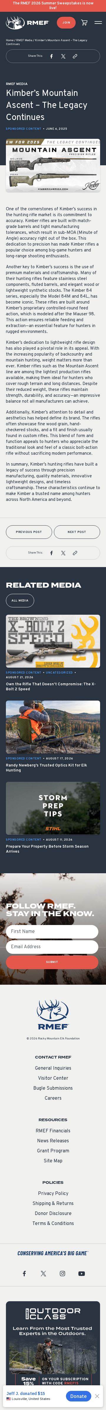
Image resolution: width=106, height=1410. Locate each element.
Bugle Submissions (53, 1088)
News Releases (53, 1141)
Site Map (53, 1161)
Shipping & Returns (53, 1204)
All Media (20, 601)
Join (66, 23)
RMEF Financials (53, 1131)
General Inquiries (53, 1068)
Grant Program (53, 1151)
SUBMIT (52, 962)
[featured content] (53, 1348)
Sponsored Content (24, 129)
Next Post (77, 532)
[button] (51, 56)
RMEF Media (24, 40)
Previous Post (29, 532)
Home (10, 40)
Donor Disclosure (53, 1214)
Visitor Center (53, 1078)
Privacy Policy (53, 1194)
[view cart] (84, 23)
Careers (53, 1098)
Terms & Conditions (53, 1224)
